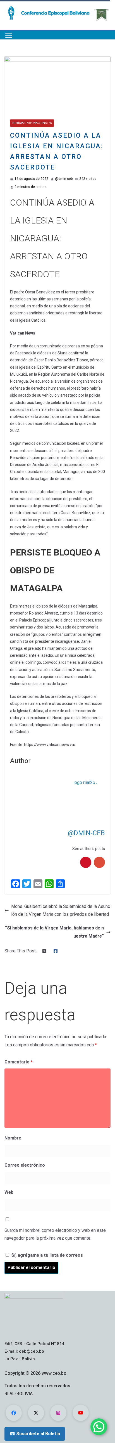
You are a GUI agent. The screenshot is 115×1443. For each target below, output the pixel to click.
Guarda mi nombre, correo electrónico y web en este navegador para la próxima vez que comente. (55, 1234)
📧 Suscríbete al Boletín (34, 1433)
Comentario (18, 1062)
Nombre (12, 1138)
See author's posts (88, 848)
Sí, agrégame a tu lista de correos (46, 1255)
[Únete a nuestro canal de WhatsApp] (98, 1426)
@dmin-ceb (64, 179)
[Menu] (8, 35)
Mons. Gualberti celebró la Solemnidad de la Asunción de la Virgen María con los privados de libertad (60, 910)
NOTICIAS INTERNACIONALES (32, 122)
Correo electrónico (24, 1165)
